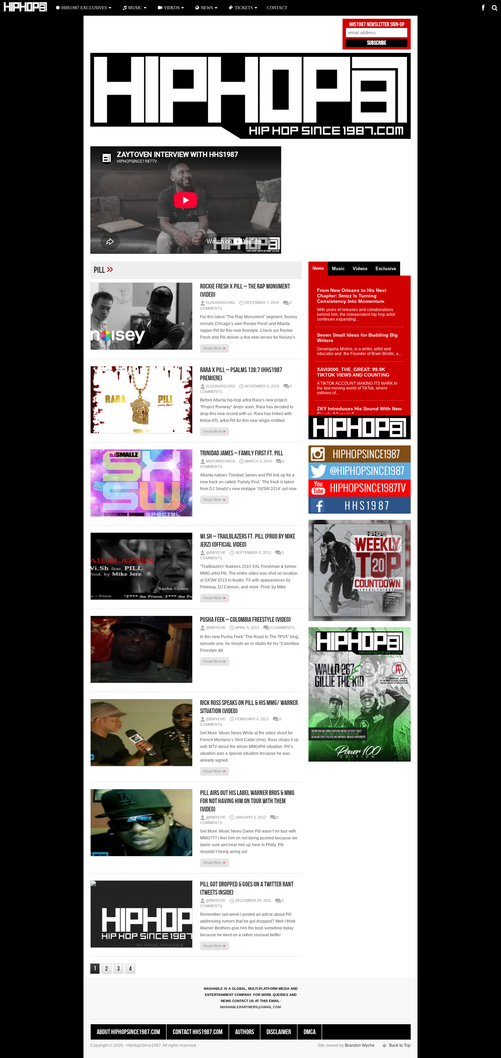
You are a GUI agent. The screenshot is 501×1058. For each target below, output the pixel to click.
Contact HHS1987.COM (198, 1032)
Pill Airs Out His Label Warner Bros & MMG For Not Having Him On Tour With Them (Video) (247, 801)
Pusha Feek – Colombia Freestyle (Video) (245, 620)
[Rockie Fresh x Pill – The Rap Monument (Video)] (143, 316)
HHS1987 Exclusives (84, 7)
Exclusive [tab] (386, 268)
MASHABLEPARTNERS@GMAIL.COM (250, 1007)
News (207, 7)
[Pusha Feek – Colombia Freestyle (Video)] (143, 649)
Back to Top (400, 1045)
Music (135, 7)
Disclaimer (279, 1032)
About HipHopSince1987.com (128, 1032)
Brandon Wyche (360, 1045)
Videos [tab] (360, 268)
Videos (172, 7)
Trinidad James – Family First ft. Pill (241, 453)
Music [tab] (338, 268)
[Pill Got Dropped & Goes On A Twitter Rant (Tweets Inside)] (143, 914)
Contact (277, 7)
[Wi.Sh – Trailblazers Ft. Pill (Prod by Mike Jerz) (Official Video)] (143, 566)
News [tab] (318, 268)
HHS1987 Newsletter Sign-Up (376, 24)
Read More (214, 348)
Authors (244, 1032)
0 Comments (282, 628)
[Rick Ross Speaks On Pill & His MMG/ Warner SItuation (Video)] (143, 732)
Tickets (244, 7)
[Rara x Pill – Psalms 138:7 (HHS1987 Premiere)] (143, 400)
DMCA (310, 1032)
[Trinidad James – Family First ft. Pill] (143, 483)
